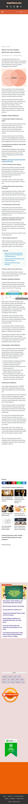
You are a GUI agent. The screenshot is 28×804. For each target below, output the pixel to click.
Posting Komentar (17, 55)
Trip (9, 679)
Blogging (18, 682)
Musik (22, 679)
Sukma (10, 676)
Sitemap (7, 798)
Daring (17, 679)
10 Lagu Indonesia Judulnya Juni (12, 609)
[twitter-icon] (11, 6)
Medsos (4, 682)
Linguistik (4, 676)
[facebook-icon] (7, 6)
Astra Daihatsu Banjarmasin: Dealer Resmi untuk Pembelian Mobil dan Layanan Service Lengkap (13, 634)
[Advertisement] (14, 30)
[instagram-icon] (14, 6)
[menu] (3, 12)
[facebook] (4, 483)
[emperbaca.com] (14, 3)
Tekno (23, 682)
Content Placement (19, 796)
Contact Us (10, 796)
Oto (9, 682)
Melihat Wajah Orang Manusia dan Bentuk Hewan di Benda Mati (19, 528)
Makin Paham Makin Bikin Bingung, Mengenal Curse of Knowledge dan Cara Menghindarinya (14, 255)
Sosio (15, 676)
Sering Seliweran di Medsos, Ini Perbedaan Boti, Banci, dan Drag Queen (12, 620)
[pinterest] (13, 483)
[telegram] (23, 483)
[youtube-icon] (17, 6)
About (4, 796)
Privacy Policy (20, 798)
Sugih (12, 679)
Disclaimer (12, 798)
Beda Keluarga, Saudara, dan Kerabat (13, 606)
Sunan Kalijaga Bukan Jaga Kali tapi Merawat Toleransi (7, 499)
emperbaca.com (16, 801)
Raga (12, 682)
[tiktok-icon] (21, 6)
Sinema (4, 679)
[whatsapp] (19, 483)
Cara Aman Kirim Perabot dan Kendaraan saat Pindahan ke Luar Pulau (12, 627)
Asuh (19, 676)
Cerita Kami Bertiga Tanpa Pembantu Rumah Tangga (6, 528)
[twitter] (9, 483)
